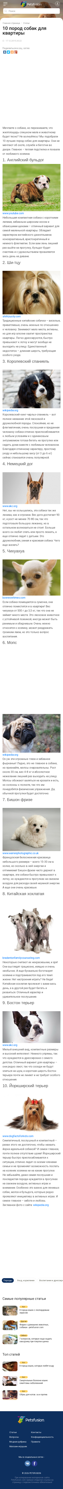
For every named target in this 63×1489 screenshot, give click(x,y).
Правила (35, 1441)
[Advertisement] (31, 89)
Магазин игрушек (18, 1446)
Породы (8, 1280)
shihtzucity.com (12, 316)
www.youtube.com (13, 213)
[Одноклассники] (12, 52)
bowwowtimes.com (14, 597)
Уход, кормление (25, 1280)
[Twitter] (8, 52)
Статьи (13, 1432)
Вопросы (14, 1437)
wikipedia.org (10, 410)
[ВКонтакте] (4, 52)
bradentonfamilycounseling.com (21, 957)
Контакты (36, 1432)
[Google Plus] (15, 52)
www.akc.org (10, 506)
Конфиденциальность (42, 1437)
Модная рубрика (17, 1441)
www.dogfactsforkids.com (18, 1136)
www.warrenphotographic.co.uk (21, 853)
